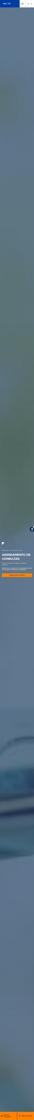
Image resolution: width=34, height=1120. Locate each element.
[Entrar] (22, 3)
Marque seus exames (17, 576)
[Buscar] (28, 3)
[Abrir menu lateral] (31, 3)
